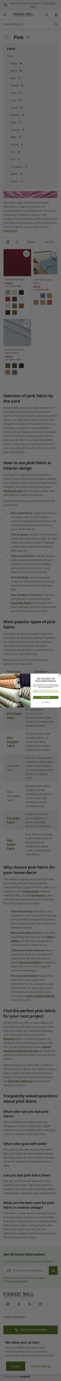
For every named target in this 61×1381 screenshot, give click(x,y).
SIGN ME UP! (45, 697)
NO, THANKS (45, 701)
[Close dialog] (59, 675)
